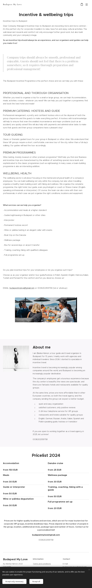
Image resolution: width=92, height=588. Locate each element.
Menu (86, 4)
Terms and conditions (42, 564)
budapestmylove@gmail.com (21, 288)
